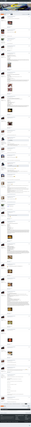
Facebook (17, 417)
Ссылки (30, 2)
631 (3, 159)
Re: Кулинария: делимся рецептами (11, 16)
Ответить (2, 14)
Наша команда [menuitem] (9, 421)
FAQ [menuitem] (27, 2)
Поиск (5, 0)
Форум (26, 417)
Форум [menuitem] (24, 2)
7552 (4, 151)
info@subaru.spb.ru (18, 419)
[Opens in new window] (8, 27)
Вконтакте (17, 416)
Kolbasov (9, 30)
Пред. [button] (25, 14)
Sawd (1, 150)
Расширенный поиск (6, 0)
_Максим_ (9, 375)
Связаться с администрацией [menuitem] (15, 421)
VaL (1, 177)
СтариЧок (2, 40)
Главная (21, 2)
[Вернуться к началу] (29, 425)
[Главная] (15, 7)
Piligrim (2, 140)
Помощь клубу (27, 419)
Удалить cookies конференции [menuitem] (4, 421)
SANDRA (2, 199)
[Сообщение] (7, 30)
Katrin (8, 46)
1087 (4, 186)
